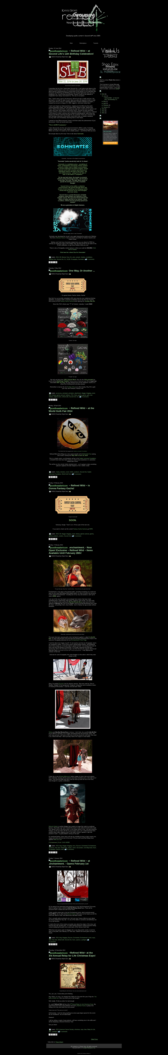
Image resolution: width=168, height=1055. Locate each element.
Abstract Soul (65, 257)
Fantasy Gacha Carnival (67, 301)
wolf (62, 849)
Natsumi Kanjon (53, 826)
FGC (72, 395)
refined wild (65, 396)
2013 (57, 1029)
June (104, 96)
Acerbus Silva (71, 387)
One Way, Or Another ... (82, 270)
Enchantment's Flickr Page (78, 640)
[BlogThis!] (52, 262)
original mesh (57, 396)
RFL (50, 1031)
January (105, 107)
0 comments (90, 259)
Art (71, 257)
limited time (64, 847)
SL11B (68, 259)
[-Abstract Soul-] (60, 238)
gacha (80, 395)
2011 (103, 113)
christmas (77, 1029)
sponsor (58, 849)
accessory (59, 393)
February (105, 105)
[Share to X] (54, 262)
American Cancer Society (66, 1029)
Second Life (60, 259)
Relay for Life (91, 1029)
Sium (94, 847)
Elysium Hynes (71, 914)
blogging (88, 393)
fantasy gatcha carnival (82, 534)
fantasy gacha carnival (58, 395)
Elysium (78, 846)
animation (71, 393)
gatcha (84, 395)
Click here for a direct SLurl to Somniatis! (72, 252)
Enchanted (85, 846)
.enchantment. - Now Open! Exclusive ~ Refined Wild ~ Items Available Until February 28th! (71, 550)
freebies (83, 257)
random (61, 536)
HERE (91, 529)
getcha (51, 536)
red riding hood (88, 847)
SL (65, 259)
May (104, 101)
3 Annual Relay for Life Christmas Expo (81, 1004)
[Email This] (50, 262)
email (117, 88)
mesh (74, 847)
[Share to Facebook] (56, 262)
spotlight (83, 940)
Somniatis (81, 259)
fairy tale (57, 847)
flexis (75, 395)
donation (62, 472)
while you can (57, 839)
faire (50, 940)
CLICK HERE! (66, 842)
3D (60, 257)
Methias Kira (52, 259)
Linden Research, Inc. (89, 1048)
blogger (84, 393)
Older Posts (94, 1039)
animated (65, 393)
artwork (78, 257)
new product (79, 847)
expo (93, 937)
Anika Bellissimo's (65, 776)
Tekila (50, 732)
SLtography (74, 259)
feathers (68, 395)
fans (50, 395)
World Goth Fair (86, 454)
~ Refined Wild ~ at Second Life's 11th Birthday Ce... (111, 98)
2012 (103, 111)
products (76, 472)
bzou (74, 846)
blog (60, 846)
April (104, 103)
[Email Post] (70, 57)
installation (89, 257)
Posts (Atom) (59, 1042)
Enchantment (92, 846)
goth (88, 395)
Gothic (72, 472)
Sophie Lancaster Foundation (80, 451)
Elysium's (61, 683)
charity (58, 472)
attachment (78, 393)
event (93, 393)
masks (70, 847)
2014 (57, 257)
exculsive (51, 847)
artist (73, 257)
